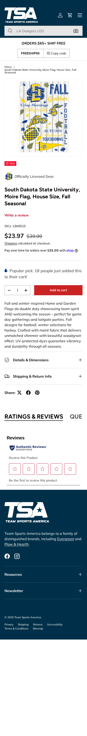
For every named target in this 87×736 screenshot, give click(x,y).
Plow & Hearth (16, 544)
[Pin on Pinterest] (37, 392)
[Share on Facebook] (28, 392)
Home (8, 67)
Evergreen (65, 539)
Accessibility (54, 624)
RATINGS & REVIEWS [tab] (33, 416)
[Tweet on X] (19, 392)
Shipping (10, 243)
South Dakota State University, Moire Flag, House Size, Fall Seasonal (40, 71)
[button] (70, 15)
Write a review (16, 215)
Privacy (8, 624)
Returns (38, 624)
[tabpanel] (43, 457)
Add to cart (58, 290)
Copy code (58, 53)
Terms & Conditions (16, 628)
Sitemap (38, 628)
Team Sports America (27, 617)
